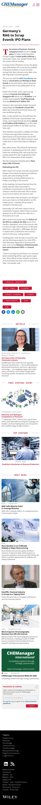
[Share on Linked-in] (13, 312)
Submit (32, 706)
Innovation (9, 745)
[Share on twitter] (8, 312)
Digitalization (11, 753)
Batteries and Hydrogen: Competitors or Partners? (12, 416)
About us (7, 775)
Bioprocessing (15, 629)
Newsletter (9, 769)
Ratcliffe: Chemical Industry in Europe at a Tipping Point (13, 593)
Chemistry (13, 504)
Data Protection (12, 785)
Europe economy (13, 294)
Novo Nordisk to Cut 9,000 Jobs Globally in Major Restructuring (15, 547)
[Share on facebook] (3, 312)
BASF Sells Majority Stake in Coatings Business (12, 507)
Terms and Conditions (15, 782)
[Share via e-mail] (23, 312)
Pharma (6, 741)
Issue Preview (11, 790)
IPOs (26, 301)
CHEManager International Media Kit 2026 (19, 676)
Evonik (20, 52)
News (17, 27)
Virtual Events (11, 787)
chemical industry (14, 282)
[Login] (34, 4)
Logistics (8, 756)
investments (11, 301)
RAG (7, 307)
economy (25, 288)
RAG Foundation (26, 78)
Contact (7, 772)
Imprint (7, 780)
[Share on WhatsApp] (18, 312)
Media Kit (8, 777)
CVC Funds (10, 288)
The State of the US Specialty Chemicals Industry (13, 359)
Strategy (12, 589)
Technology (9, 748)
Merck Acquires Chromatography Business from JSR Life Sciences (15, 633)
